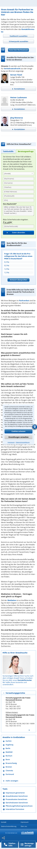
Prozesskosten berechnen (16, 799)
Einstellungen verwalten (19, 437)
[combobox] (18, 173)
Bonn (8, 759)
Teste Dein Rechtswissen (18, 50)
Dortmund (10, 774)
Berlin (8, 748)
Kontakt (3, 822)
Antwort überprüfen (18, 280)
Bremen (9, 767)
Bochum (9, 756)
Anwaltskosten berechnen (17, 796)
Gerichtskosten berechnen (17, 802)
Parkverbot (24, 300)
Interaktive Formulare (15, 809)
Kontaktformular (25, 680)
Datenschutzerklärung (22, 442)
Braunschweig (11, 763)
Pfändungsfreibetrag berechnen (19, 806)
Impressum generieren (15, 793)
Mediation (12, 600)
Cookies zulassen (18, 431)
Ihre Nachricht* (10, 204)
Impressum (11, 442)
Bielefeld (9, 752)
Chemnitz (9, 771)
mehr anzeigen (12, 781)
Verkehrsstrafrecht (12, 68)
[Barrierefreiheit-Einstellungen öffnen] (34, 427)
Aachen (9, 741)
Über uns (24, 826)
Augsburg (9, 745)
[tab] (18, 36)
